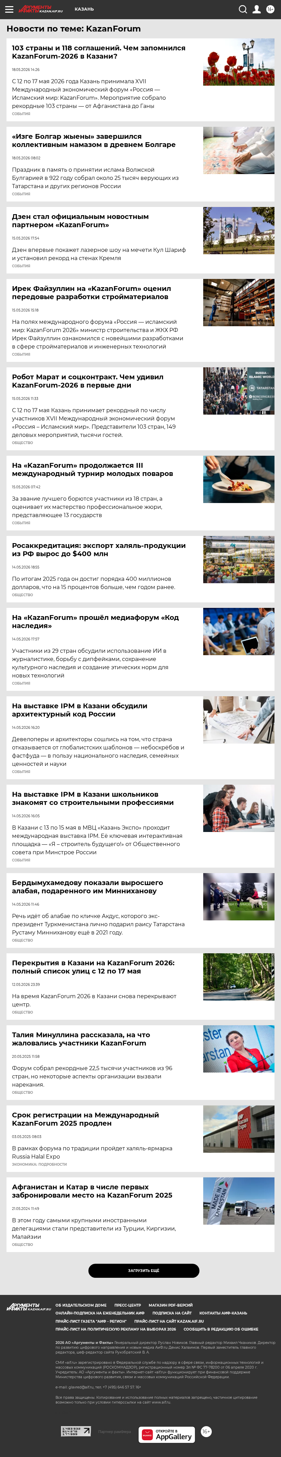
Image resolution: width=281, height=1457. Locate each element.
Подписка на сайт (172, 1313)
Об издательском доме (81, 1305)
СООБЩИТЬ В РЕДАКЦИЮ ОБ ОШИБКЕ (221, 1329)
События (21, 114)
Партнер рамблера (114, 1432)
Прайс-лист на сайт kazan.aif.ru (169, 1321)
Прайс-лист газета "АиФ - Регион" (91, 1321)
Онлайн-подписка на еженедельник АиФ (100, 1313)
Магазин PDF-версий (171, 1305)
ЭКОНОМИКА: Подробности (39, 1164)
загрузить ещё (143, 1271)
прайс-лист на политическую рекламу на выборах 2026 (116, 1329)
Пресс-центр (127, 1305)
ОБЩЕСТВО (22, 443)
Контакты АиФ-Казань (223, 1313)
